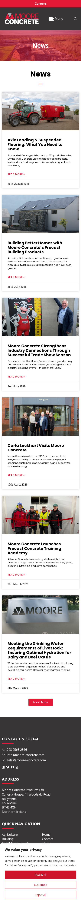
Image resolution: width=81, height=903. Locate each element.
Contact (47, 839)
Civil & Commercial (15, 843)
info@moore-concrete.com (25, 755)
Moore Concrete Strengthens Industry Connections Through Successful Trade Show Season (39, 350)
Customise (40, 884)
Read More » (16, 174)
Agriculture (10, 834)
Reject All (40, 895)
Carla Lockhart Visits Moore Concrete (36, 448)
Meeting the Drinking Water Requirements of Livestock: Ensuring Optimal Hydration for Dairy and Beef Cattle (39, 650)
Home (46, 834)
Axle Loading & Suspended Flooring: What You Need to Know (35, 144)
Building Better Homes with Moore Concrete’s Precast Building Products (35, 247)
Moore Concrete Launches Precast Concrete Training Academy (34, 548)
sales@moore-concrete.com (26, 760)
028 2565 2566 (17, 750)
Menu (58, 19)
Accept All (41, 874)
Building (8, 839)
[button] (40, 702)
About (46, 843)
